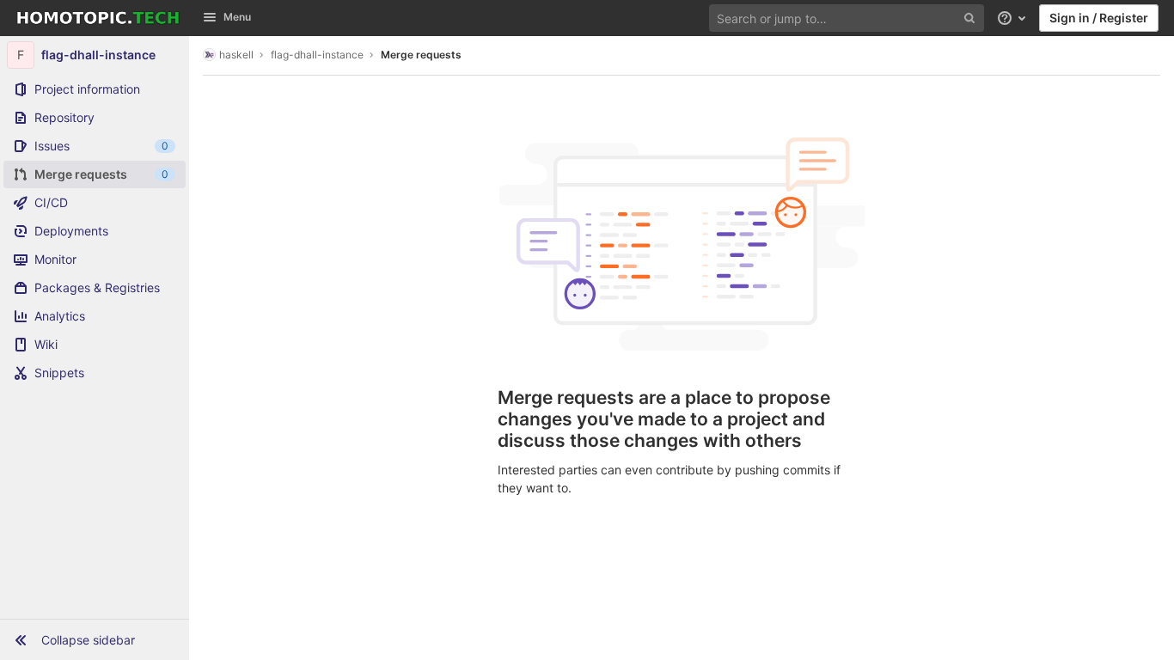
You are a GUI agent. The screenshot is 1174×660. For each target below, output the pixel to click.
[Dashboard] (98, 18)
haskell (236, 54)
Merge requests (421, 54)
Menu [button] (237, 16)
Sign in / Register (1098, 17)
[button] (94, 639)
